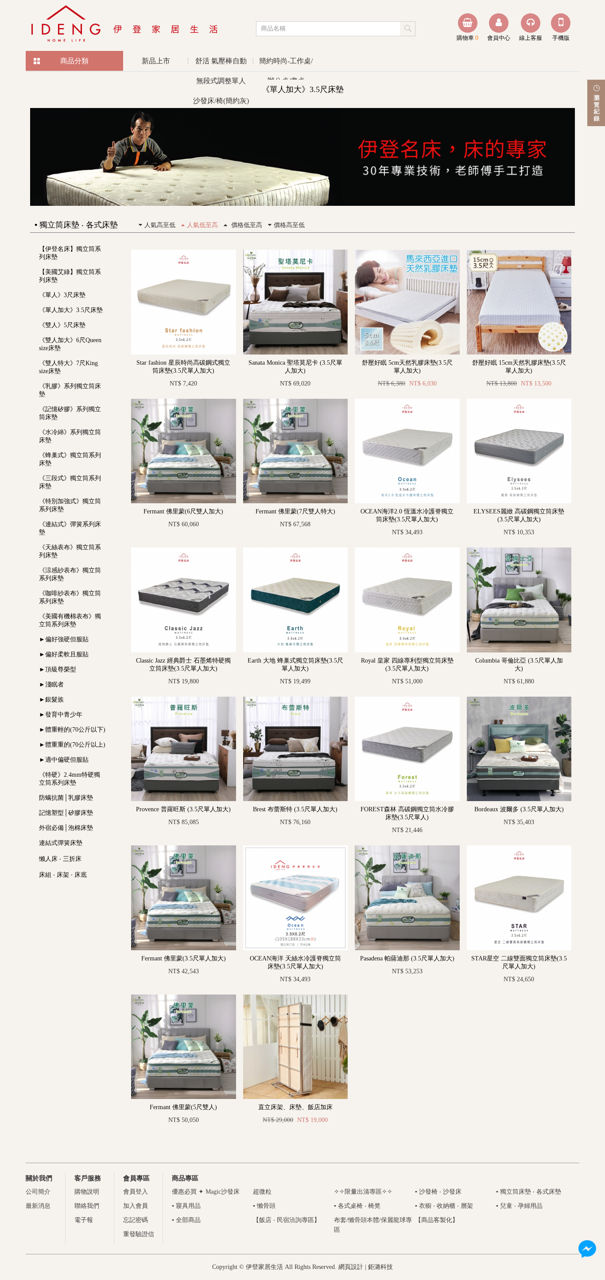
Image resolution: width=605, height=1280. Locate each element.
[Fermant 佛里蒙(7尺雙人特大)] (295, 402)
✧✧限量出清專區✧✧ (363, 1191)
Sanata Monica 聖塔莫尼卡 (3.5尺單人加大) (295, 366)
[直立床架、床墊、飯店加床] (295, 998)
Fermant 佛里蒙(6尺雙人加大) (183, 511)
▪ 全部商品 (186, 1220)
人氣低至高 (202, 225)
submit (408, 28)
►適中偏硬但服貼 (64, 759)
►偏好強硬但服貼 (64, 639)
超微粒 (262, 1191)
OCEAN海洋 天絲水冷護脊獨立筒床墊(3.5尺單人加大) (295, 962)
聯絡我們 (86, 1206)
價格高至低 (289, 225)
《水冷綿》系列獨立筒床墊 (70, 436)
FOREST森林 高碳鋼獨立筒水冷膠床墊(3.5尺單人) (407, 813)
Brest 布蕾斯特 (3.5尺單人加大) (295, 809)
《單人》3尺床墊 (62, 295)
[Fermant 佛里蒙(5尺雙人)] (183, 998)
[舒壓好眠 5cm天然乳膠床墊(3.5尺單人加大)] (407, 253)
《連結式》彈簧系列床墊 (70, 528)
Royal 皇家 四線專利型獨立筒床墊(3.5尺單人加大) (407, 664)
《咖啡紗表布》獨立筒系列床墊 (70, 597)
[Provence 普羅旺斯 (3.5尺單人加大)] (183, 700)
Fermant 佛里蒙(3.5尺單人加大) (183, 958)
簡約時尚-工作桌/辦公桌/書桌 (286, 64)
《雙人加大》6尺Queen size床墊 (70, 344)
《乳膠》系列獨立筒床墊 (70, 390)
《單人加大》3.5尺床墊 (71, 310)
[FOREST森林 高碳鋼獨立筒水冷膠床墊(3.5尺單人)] (407, 700)
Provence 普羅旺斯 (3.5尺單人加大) (183, 809)
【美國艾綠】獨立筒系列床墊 (70, 276)
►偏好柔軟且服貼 (64, 654)
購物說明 (86, 1191)
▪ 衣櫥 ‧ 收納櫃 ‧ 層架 (444, 1206)
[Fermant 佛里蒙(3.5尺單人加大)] (183, 848)
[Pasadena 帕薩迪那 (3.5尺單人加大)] (407, 848)
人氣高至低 (159, 225)
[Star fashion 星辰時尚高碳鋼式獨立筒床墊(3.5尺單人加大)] (183, 253)
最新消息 (38, 1206)
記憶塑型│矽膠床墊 (66, 813)
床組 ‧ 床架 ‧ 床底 (63, 874)
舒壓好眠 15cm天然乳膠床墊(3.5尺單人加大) (519, 366)
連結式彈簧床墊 (60, 843)
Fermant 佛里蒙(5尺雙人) (183, 1107)
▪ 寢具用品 (186, 1206)
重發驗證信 (138, 1234)
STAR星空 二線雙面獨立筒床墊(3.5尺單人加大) (519, 962)
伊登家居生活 (125, 24)
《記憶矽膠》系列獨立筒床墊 (70, 413)
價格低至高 (245, 225)
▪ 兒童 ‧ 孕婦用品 (519, 1206)
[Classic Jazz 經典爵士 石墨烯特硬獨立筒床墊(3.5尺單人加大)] (183, 550)
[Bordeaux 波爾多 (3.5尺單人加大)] (519, 700)
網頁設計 (350, 1267)
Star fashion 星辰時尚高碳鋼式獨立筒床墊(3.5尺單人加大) (183, 366)
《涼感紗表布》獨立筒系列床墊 (70, 574)
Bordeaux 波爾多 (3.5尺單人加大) (519, 809)
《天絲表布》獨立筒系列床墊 (70, 551)
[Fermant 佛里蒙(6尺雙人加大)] (183, 402)
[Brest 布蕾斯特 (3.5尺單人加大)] (295, 700)
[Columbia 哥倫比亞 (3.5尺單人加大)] (519, 550)
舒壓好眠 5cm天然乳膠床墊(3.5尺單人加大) (407, 366)
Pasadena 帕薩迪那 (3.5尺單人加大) (407, 958)
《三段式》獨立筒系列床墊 (70, 482)
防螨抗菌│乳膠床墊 (66, 797)
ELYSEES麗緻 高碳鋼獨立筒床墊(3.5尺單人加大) (518, 515)
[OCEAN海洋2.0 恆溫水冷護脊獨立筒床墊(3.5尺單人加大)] (407, 402)
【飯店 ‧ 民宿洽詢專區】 (286, 1220)
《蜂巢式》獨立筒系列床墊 (70, 459)
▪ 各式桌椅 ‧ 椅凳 (357, 1206)
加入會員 (135, 1206)
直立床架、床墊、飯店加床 (295, 1107)
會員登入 (135, 1191)
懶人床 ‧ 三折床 (60, 859)
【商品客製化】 (436, 1220)
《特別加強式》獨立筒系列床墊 (70, 505)
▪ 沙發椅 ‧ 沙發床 (438, 1191)
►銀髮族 (51, 699)
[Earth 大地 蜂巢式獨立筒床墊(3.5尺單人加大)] (295, 550)
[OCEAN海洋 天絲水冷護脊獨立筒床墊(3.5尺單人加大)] (295, 848)
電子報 (83, 1220)
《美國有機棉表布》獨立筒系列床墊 (70, 620)
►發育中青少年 (60, 714)
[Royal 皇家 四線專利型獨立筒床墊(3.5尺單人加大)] (407, 550)
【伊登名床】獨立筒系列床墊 (70, 253)
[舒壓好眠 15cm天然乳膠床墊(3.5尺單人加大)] (519, 253)
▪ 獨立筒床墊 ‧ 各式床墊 (528, 1191)
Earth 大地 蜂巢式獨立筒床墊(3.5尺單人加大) (295, 664)
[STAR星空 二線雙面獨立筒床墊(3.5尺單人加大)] (519, 848)
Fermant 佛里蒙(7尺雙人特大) (295, 511)
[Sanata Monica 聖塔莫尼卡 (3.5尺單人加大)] (295, 253)
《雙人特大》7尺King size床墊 (68, 367)
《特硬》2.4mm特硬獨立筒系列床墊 (69, 778)
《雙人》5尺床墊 (62, 325)
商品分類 (74, 61)
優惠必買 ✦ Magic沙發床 (206, 1191)
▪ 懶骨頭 (264, 1206)
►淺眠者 (51, 684)
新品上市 (156, 61)
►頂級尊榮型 (57, 669)
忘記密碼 (135, 1220)
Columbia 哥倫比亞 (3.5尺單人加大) (519, 664)
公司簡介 (38, 1191)
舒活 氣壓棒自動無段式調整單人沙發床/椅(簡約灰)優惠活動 (221, 64)
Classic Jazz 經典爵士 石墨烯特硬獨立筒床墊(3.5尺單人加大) (183, 664)
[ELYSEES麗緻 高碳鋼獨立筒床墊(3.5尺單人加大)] (519, 402)
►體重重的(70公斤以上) (72, 744)
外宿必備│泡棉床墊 (66, 828)
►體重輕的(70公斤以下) (72, 729)
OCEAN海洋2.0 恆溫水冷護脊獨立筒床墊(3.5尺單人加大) (407, 515)
